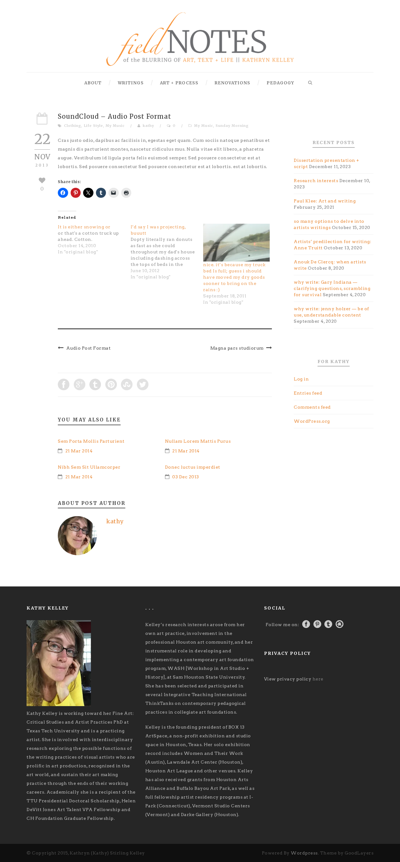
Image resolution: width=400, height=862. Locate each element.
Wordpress (304, 852)
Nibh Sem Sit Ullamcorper (89, 467)
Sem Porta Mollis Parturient (91, 441)
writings (131, 83)
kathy (148, 125)
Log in (301, 378)
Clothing (72, 125)
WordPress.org (312, 421)
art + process (179, 83)
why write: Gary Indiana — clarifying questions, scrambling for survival (332, 288)
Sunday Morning (232, 125)
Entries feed (308, 393)
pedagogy (280, 83)
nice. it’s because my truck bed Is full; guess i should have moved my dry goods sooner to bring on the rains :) (234, 277)
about (93, 83)
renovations (232, 83)
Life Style (93, 125)
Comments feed (312, 407)
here (317, 678)
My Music (115, 125)
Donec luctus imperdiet (192, 467)
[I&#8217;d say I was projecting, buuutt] (167, 252)
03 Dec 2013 (185, 476)
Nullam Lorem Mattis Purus (198, 441)
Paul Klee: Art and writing (325, 200)
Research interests (316, 180)
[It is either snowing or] (94, 239)
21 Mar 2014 (79, 450)
